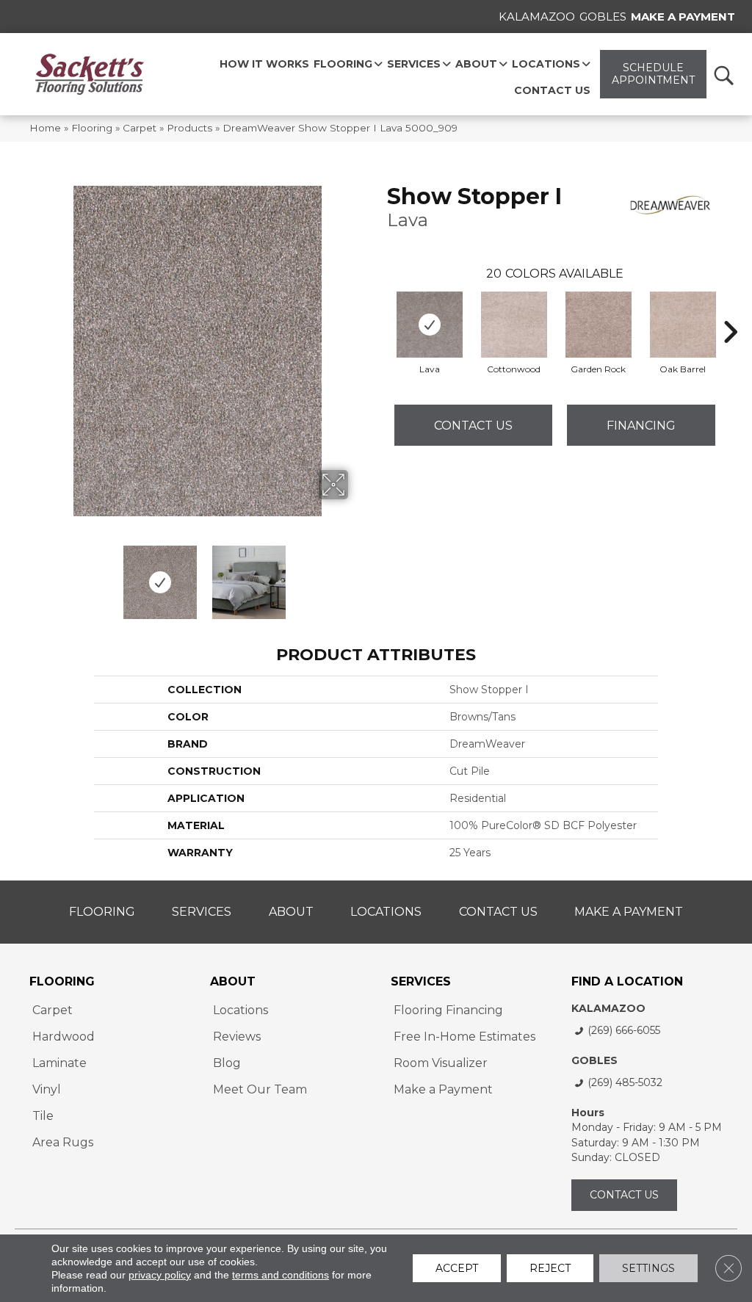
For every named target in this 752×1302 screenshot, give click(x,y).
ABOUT (233, 981)
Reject (550, 1268)
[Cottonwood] (514, 324)
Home (45, 128)
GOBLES (594, 1060)
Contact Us (473, 426)
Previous (36, 575)
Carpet (139, 128)
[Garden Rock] (598, 324)
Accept (456, 1268)
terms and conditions (280, 1275)
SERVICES (421, 981)
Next (357, 575)
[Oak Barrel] (683, 324)
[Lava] (429, 324)
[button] (723, 74)
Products (189, 128)
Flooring (91, 128)
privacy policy (160, 1275)
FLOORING (62, 981)
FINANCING (641, 426)
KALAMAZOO (608, 1008)
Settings (648, 1268)
